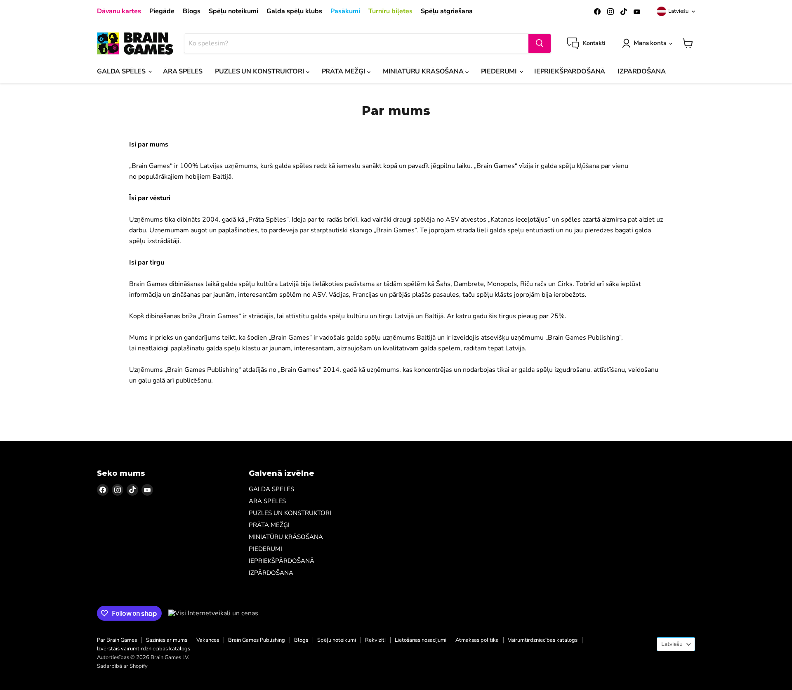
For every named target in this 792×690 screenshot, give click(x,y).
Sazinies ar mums (166, 640)
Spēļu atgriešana (447, 11)
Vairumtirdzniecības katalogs (543, 640)
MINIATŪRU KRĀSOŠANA (424, 71)
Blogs (191, 11)
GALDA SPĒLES (122, 71)
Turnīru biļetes (390, 11)
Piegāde (161, 11)
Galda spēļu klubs (294, 11)
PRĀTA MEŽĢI (344, 71)
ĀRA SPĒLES (183, 71)
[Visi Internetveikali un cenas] (213, 613)
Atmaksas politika (477, 640)
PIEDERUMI (500, 71)
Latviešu (678, 11)
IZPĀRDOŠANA (641, 71)
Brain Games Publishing (256, 640)
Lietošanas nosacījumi (420, 640)
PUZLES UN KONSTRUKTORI (260, 71)
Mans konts (650, 43)
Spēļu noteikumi (233, 11)
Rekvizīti (375, 640)
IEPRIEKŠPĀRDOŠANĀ (569, 71)
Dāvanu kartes (119, 11)
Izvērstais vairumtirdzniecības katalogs (143, 648)
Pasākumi (345, 11)
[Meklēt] (539, 43)
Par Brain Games (117, 640)
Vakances (207, 640)
